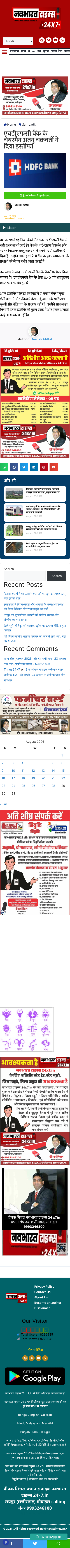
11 (23, 770)
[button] (5, 52)
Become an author (47, 1303)
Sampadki (29, 124)
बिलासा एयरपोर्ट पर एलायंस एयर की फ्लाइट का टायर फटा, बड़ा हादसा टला (43, 490)
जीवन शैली (56, 51)
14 (53, 770)
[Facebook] (42, 40)
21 (53, 778)
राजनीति (14, 51)
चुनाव (46, 51)
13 (43, 770)
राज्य (23, 51)
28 (53, 786)
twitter (35, 1543)
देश (39, 51)
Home (31, 51)
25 (23, 786)
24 (13, 786)
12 (33, 770)
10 (13, 770)
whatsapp (58, 1543)
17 (13, 778)
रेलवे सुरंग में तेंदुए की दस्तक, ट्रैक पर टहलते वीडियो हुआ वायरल (42, 545)
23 (3, 786)
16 (3, 778)
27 (43, 786)
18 (23, 778)
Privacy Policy (44, 1286)
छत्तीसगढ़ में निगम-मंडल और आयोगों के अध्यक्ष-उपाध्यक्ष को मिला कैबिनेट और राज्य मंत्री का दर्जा (43, 509)
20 (43, 778)
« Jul (3, 804)
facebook (11, 1543)
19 (33, 778)
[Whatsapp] (62, 40)
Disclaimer (42, 1308)
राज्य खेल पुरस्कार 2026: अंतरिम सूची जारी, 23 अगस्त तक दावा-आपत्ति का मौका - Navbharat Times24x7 (35, 664)
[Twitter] (49, 40)
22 (63, 778)
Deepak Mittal (41, 339)
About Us (41, 1297)
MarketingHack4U (38, 1513)
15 (63, 770)
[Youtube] (55, 40)
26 (33, 786)
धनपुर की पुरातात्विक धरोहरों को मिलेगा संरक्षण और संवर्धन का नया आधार (44, 528)
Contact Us (42, 1292)
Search (9, 569)
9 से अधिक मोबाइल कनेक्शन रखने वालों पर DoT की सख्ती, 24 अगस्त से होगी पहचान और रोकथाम (34, 675)
